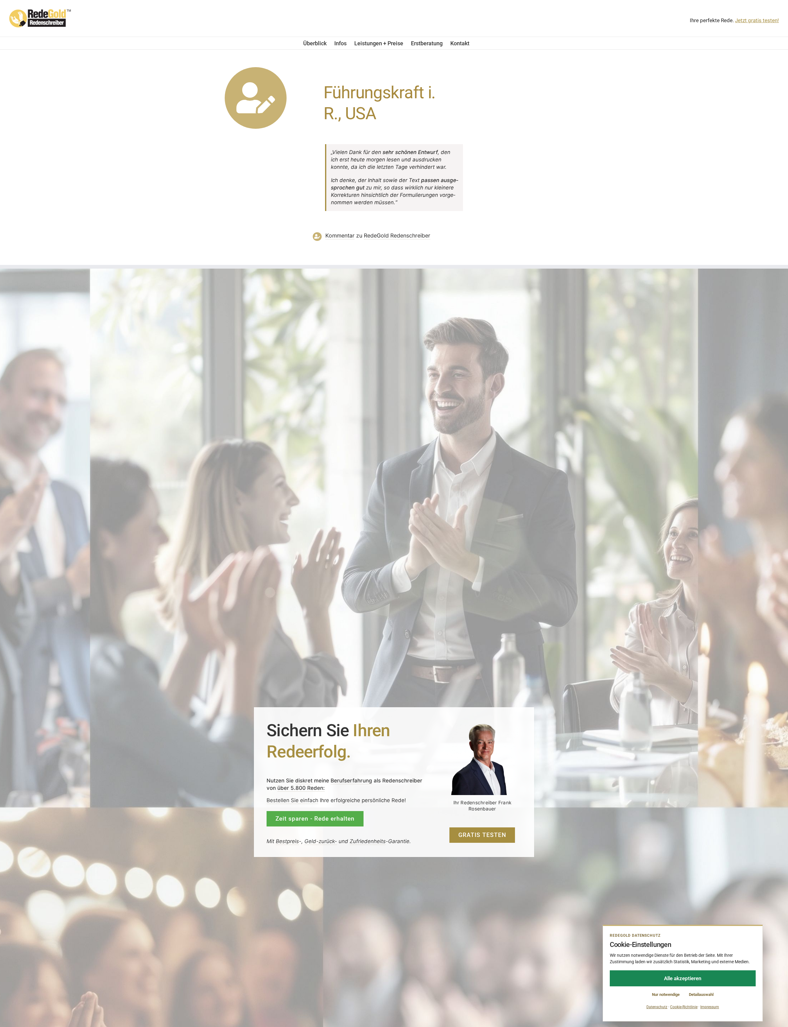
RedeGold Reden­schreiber (397, 235)
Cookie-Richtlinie (684, 1007)
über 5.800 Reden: (301, 788)
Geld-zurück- (320, 841)
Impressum (709, 1007)
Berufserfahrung (351, 780)
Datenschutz (656, 1007)
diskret (303, 780)
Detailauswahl (701, 994)
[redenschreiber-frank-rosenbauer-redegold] (482, 725)
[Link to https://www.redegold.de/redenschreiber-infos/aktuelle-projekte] (256, 98)
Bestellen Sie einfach (292, 800)
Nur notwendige (666, 994)
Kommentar (340, 235)
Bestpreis (287, 841)
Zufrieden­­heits (368, 841)
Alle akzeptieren (683, 978)
